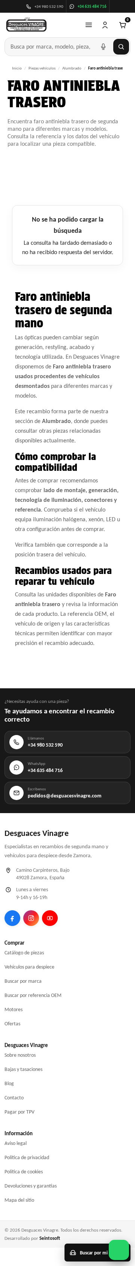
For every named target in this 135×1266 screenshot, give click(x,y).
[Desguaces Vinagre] (26, 25)
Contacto (14, 1097)
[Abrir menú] (88, 25)
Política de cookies (23, 1171)
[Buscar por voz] (103, 46)
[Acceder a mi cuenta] (105, 25)
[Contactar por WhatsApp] (119, 1250)
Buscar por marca (23, 981)
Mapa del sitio (19, 1200)
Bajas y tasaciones (23, 1069)
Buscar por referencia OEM (33, 995)
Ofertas (12, 1023)
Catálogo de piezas (24, 953)
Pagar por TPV (19, 1112)
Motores (13, 1009)
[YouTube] (50, 918)
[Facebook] (12, 918)
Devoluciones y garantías (30, 1186)
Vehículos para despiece (29, 967)
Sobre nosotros (20, 1055)
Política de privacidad (26, 1157)
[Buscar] (121, 47)
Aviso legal (15, 1143)
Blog (9, 1083)
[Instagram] (31, 918)
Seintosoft (49, 1238)
